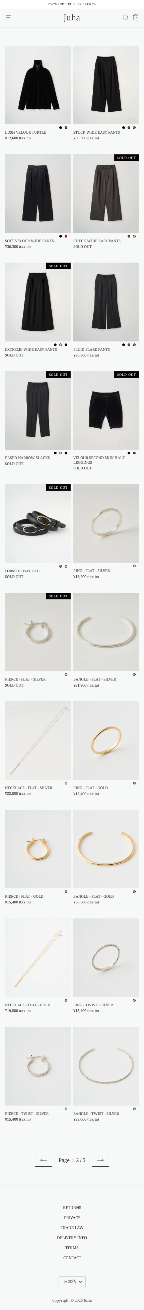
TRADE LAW (72, 1227)
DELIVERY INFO (72, 1238)
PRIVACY (72, 1217)
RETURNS (72, 1207)
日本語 (70, 1281)
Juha (88, 1300)
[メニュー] (8, 17)
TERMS (72, 1248)
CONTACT (72, 1258)
